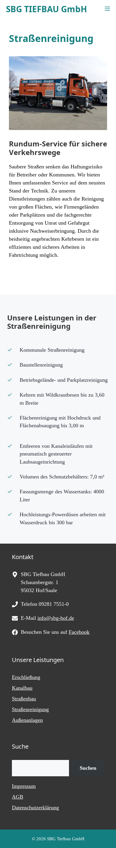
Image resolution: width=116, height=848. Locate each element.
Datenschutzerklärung (35, 808)
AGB (17, 797)
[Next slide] (102, 93)
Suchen (88, 768)
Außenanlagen (27, 720)
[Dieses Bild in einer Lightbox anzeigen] (58, 93)
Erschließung (26, 677)
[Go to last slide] (13, 93)
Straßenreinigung (30, 709)
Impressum (24, 786)
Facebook (79, 632)
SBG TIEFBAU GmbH (46, 9)
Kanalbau (22, 688)
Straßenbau (24, 699)
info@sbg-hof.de (55, 618)
